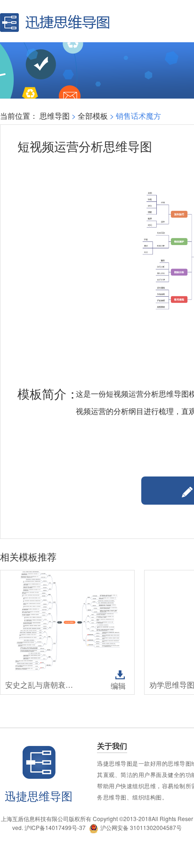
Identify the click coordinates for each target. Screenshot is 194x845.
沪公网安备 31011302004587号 (141, 827)
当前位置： (19, 115)
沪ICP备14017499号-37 (55, 827)
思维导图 (55, 115)
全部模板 (93, 115)
